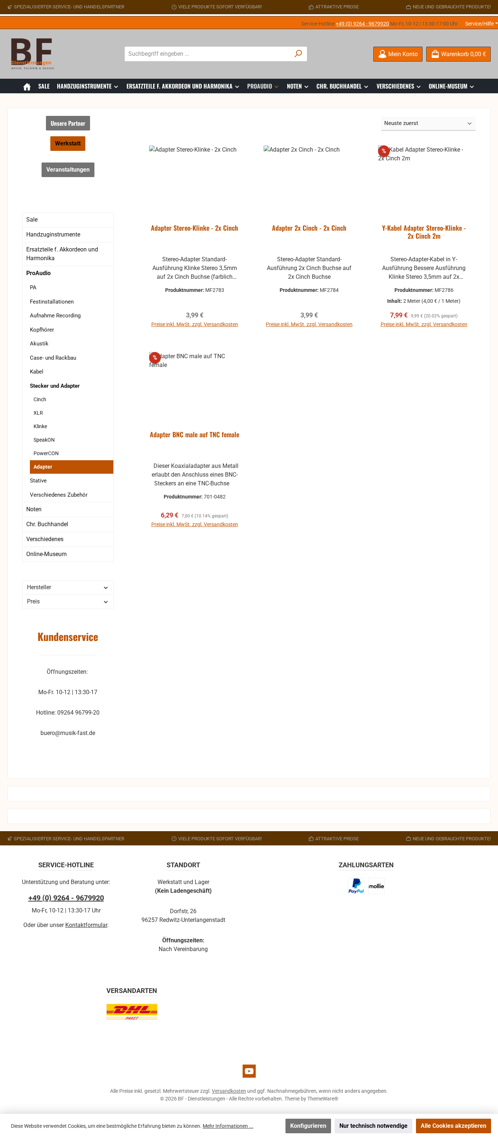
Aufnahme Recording (55, 315)
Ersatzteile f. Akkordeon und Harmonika (62, 254)
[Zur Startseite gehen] (34, 54)
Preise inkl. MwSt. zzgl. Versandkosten (194, 324)
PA (33, 287)
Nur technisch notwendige (373, 1125)
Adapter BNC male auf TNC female (194, 434)
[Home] (27, 86)
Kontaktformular (86, 925)
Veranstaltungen (68, 169)
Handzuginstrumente (53, 234)
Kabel (36, 371)
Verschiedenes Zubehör (58, 495)
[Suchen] (298, 54)
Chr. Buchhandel (47, 524)
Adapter (43, 467)
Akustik (39, 343)
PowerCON (46, 453)
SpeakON (44, 440)
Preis (33, 601)
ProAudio (38, 273)
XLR (38, 413)
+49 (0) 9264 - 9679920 (362, 24)
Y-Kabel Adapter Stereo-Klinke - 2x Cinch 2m (424, 232)
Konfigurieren (308, 1125)
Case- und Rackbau (53, 358)
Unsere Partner (68, 123)
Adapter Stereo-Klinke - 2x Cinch (194, 228)
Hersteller (39, 587)
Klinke (40, 426)
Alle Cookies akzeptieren (453, 1125)
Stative (38, 480)
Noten (34, 509)
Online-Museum (46, 554)
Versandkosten (229, 1091)
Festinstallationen (52, 301)
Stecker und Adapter (55, 386)
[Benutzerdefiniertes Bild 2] (376, 886)
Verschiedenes (44, 539)
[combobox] (207, 54)
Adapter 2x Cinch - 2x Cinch (309, 228)
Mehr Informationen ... (228, 1126)
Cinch (40, 399)
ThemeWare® (322, 1099)
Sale (32, 219)
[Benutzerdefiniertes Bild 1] (356, 886)
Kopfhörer (42, 329)
